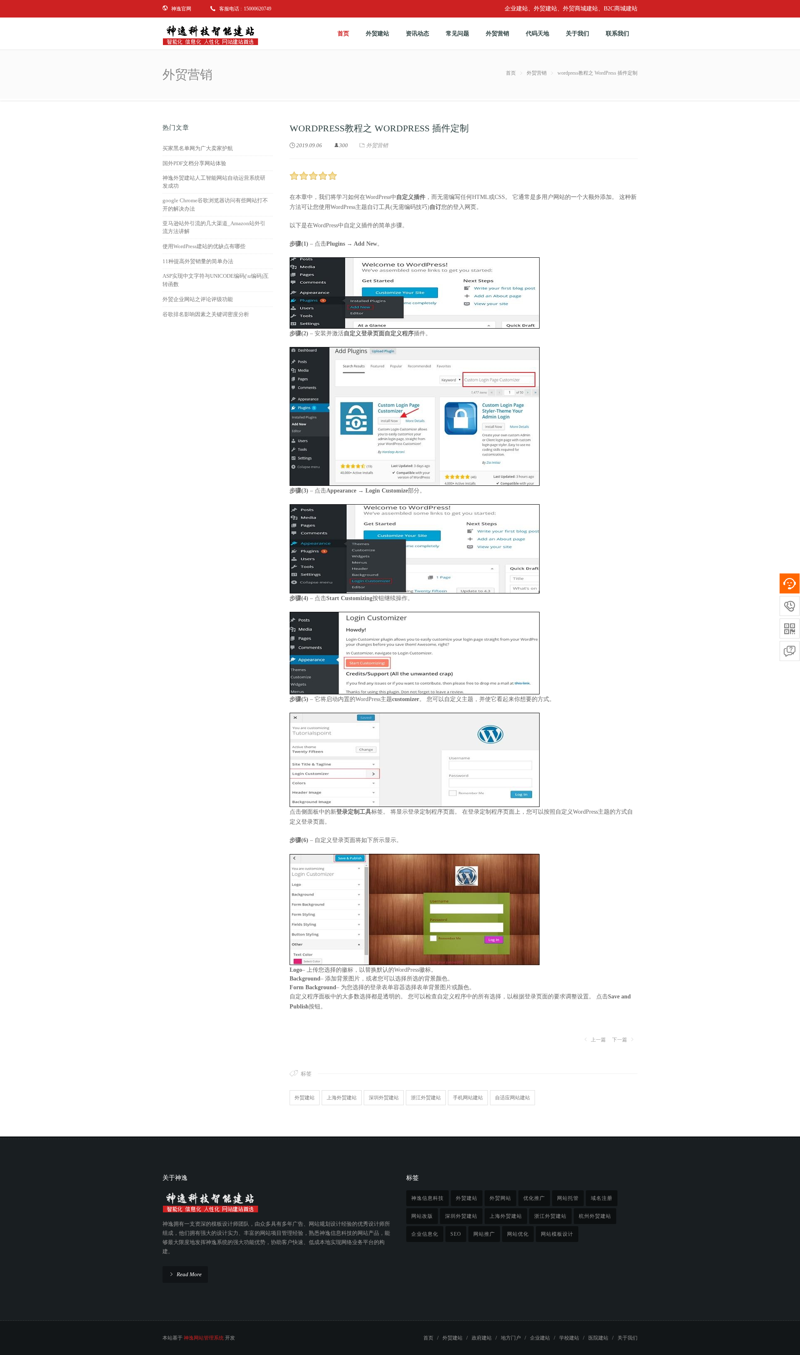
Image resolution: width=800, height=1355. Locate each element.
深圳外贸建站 (384, 1098)
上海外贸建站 (342, 1098)
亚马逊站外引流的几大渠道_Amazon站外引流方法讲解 (213, 227)
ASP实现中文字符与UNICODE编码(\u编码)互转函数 (215, 280)
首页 (511, 73)
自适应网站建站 (512, 1098)
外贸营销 (537, 73)
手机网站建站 (468, 1098)
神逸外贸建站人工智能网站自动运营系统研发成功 (213, 182)
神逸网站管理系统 (204, 1338)
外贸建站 (305, 1098)
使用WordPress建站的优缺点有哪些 (203, 246)
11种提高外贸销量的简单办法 (197, 261)
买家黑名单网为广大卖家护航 (197, 148)
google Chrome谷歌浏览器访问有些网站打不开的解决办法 (215, 204)
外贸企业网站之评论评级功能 (197, 299)
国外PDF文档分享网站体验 (194, 163)
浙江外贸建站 (426, 1098)
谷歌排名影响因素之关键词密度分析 (205, 314)
